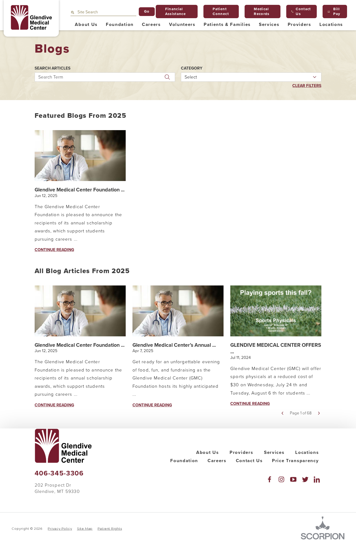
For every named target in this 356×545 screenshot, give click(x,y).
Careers (217, 460)
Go (147, 11)
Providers (241, 452)
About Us (207, 452)
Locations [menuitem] (331, 24)
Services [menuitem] (269, 24)
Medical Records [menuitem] (261, 11)
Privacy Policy (60, 528)
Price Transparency (295, 460)
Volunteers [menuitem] (182, 24)
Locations (307, 452)
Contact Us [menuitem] (303, 11)
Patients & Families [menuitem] (227, 24)
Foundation (184, 460)
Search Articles (52, 68)
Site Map (85, 528)
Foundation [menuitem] (120, 24)
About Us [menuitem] (86, 24)
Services (274, 452)
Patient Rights (110, 528)
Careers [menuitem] (151, 24)
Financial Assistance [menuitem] (175, 11)
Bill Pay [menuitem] (336, 11)
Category (191, 68)
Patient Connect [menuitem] (221, 11)
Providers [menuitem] (299, 24)
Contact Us (249, 460)
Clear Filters (306, 86)
